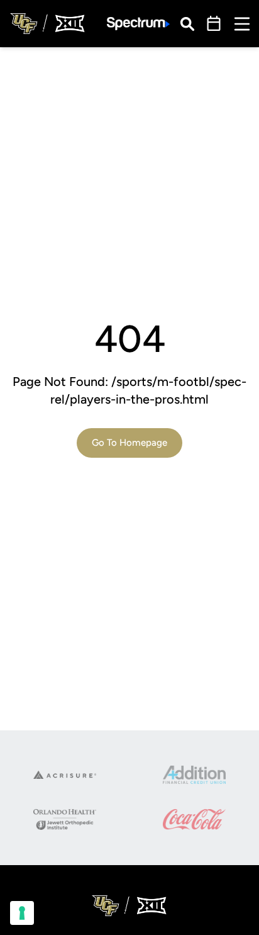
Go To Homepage (129, 442)
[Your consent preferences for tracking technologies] (22, 913)
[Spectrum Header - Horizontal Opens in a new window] (138, 23)
